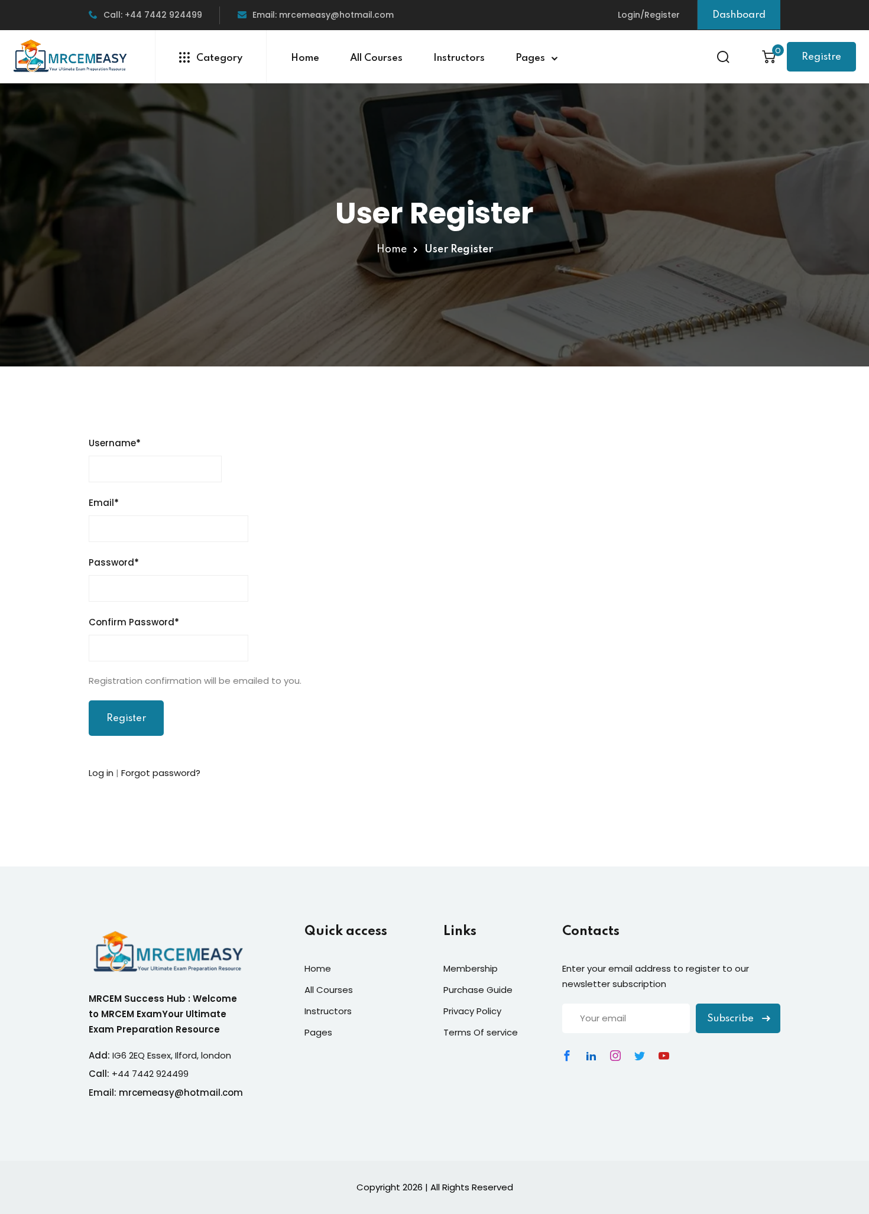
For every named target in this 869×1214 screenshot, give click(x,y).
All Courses (376, 58)
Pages (530, 58)
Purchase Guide (478, 989)
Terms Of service (480, 1032)
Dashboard (739, 15)
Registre (821, 57)
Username (115, 443)
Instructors (459, 58)
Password (114, 562)
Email (104, 502)
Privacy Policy (472, 1011)
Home (305, 58)
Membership (470, 968)
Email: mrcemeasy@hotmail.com (323, 15)
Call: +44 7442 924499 (152, 15)
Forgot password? (160, 773)
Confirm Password (134, 622)
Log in (101, 773)
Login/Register (649, 15)
